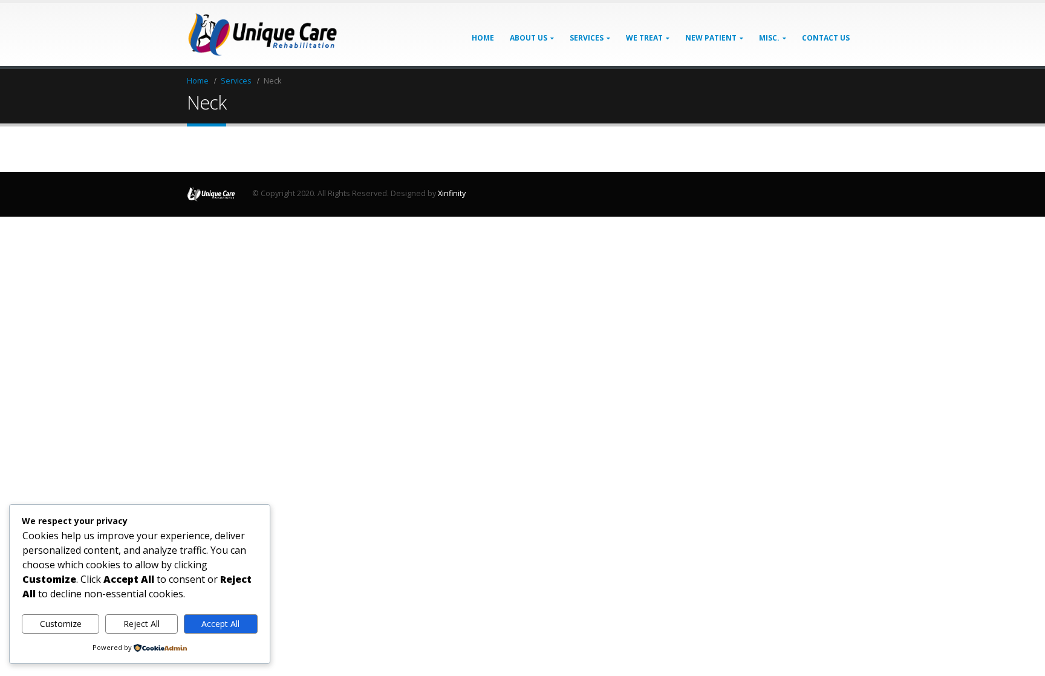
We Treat (644, 38)
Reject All (141, 623)
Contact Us (826, 38)
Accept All (220, 623)
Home (483, 38)
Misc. (769, 38)
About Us (528, 38)
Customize (61, 623)
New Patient (711, 38)
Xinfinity (452, 193)
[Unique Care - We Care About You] (262, 34)
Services (587, 38)
